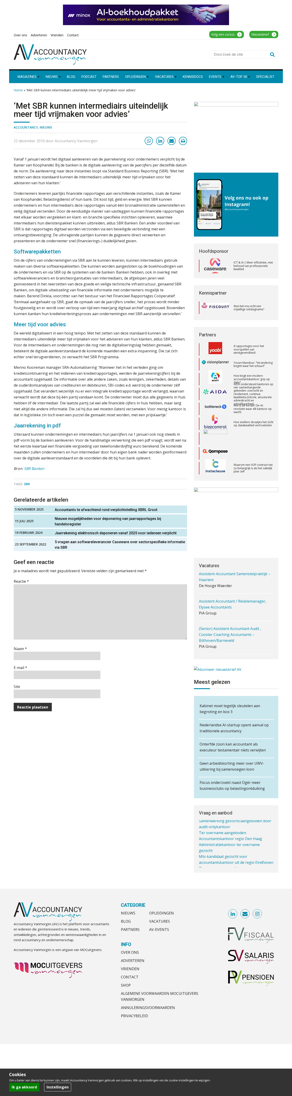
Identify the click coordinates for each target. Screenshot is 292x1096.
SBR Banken (34, 468)
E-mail (20, 667)
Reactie (21, 581)
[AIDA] (215, 379)
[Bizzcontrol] (215, 409)
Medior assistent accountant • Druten (231, 641)
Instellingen (58, 1087)
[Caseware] (215, 266)
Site (17, 686)
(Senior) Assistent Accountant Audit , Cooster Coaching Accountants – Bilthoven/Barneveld (230, 614)
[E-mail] (171, 141)
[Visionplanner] (215, 349)
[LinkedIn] (160, 141)
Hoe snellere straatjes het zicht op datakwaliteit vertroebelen (253, 408)
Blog (126, 921)
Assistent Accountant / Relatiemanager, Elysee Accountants (232, 583)
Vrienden (130, 968)
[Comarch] (215, 424)
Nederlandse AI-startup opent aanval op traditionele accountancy (234, 727)
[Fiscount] (215, 308)
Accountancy (26, 127)
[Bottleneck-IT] (215, 394)
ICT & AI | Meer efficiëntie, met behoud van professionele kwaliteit (253, 266)
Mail (245, 914)
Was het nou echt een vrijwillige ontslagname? (249, 307)
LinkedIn (232, 914)
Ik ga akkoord (24, 1087)
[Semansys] (215, 468)
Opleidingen (161, 913)
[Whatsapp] (149, 141)
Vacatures (159, 921)
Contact (129, 977)
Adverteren (132, 960)
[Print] (183, 141)
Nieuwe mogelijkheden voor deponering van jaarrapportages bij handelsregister (108, 521)
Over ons (130, 952)
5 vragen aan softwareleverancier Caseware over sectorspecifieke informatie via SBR (120, 545)
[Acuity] (215, 364)
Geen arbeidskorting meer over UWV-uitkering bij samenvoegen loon (232, 766)
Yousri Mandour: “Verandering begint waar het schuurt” (253, 349)
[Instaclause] (215, 453)
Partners (130, 929)
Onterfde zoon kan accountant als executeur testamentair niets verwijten (233, 747)
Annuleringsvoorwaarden (148, 1007)
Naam (20, 648)
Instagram (257, 914)
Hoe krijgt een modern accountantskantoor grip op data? (252, 364)
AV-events (159, 929)
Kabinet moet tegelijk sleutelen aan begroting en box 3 (230, 708)
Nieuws (46, 127)
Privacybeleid (134, 1015)
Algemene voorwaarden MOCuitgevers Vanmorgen (159, 996)
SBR (27, 484)
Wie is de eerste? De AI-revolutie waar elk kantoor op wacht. (253, 394)
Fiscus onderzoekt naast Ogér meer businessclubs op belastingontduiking (232, 785)
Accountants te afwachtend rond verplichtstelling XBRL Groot (106, 510)
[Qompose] (215, 438)
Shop (126, 985)
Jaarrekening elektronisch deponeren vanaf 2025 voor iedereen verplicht (116, 533)
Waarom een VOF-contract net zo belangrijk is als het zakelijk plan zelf (253, 453)
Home (18, 90)
